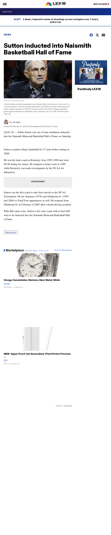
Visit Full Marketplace (63, 250)
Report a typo (10, 232)
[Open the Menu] (4, 4)
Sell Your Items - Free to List (36, 251)
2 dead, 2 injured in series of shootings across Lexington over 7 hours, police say (61, 20)
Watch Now (100, 4)
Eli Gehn (16, 122)
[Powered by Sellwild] (68, 406)
